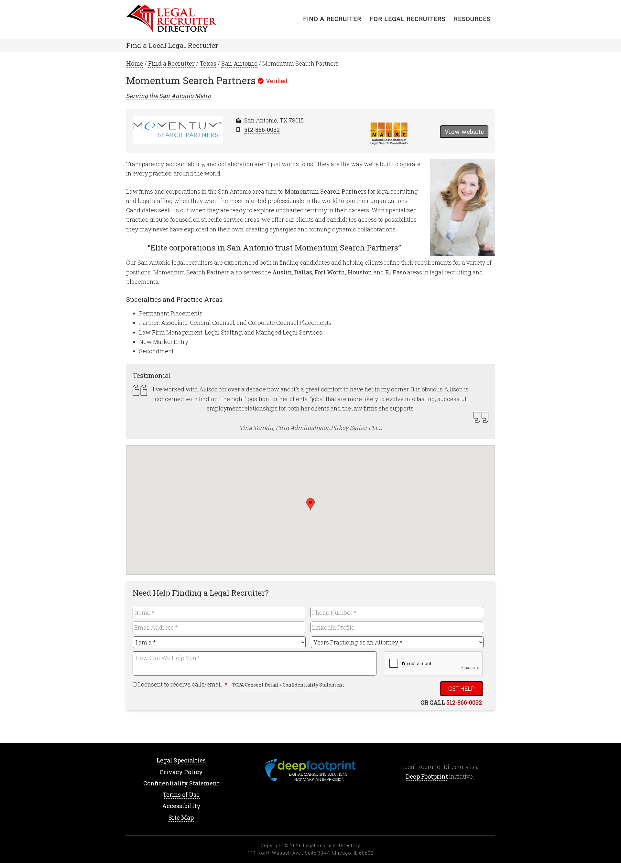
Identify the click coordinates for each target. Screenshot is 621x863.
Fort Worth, (330, 272)
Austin (282, 272)
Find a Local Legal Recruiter (172, 45)
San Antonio (239, 63)
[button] (310, 504)
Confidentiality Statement (181, 783)
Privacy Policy (181, 772)
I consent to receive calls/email (183, 684)
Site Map (181, 817)
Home (178, 19)
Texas (208, 63)
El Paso (395, 272)
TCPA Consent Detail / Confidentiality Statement (288, 685)
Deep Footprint (427, 776)
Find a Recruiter (171, 63)
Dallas (303, 272)
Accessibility (181, 806)
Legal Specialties (181, 760)
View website (464, 131)
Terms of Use (181, 794)
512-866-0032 (262, 129)
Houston (360, 272)
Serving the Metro (168, 96)
